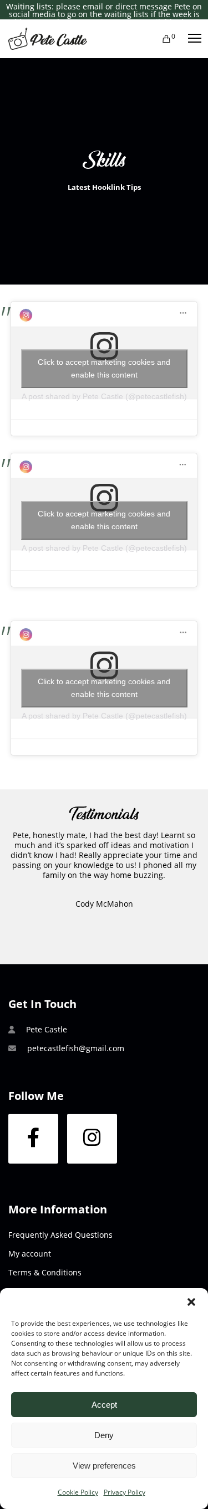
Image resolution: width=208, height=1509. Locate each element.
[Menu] (189, 38)
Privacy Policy (124, 1492)
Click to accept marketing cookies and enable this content (104, 368)
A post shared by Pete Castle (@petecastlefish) (104, 396)
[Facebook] (33, 1139)
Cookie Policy (78, 1492)
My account (29, 1253)
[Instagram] (92, 1139)
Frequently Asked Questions (60, 1234)
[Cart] (161, 38)
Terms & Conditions (45, 1272)
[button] (191, 1302)
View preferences (104, 1465)
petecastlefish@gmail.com (75, 1048)
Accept (104, 1404)
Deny (104, 1435)
